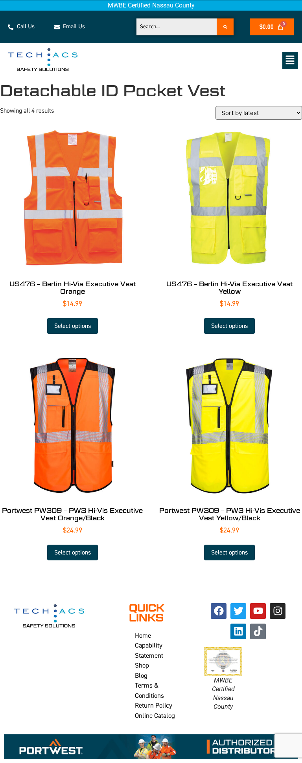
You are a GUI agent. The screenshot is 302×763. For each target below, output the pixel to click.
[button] (196, 60)
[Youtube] (258, 611)
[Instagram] (277, 611)
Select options (72, 326)
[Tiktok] (258, 631)
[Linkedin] (238, 631)
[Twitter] (238, 611)
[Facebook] (218, 611)
